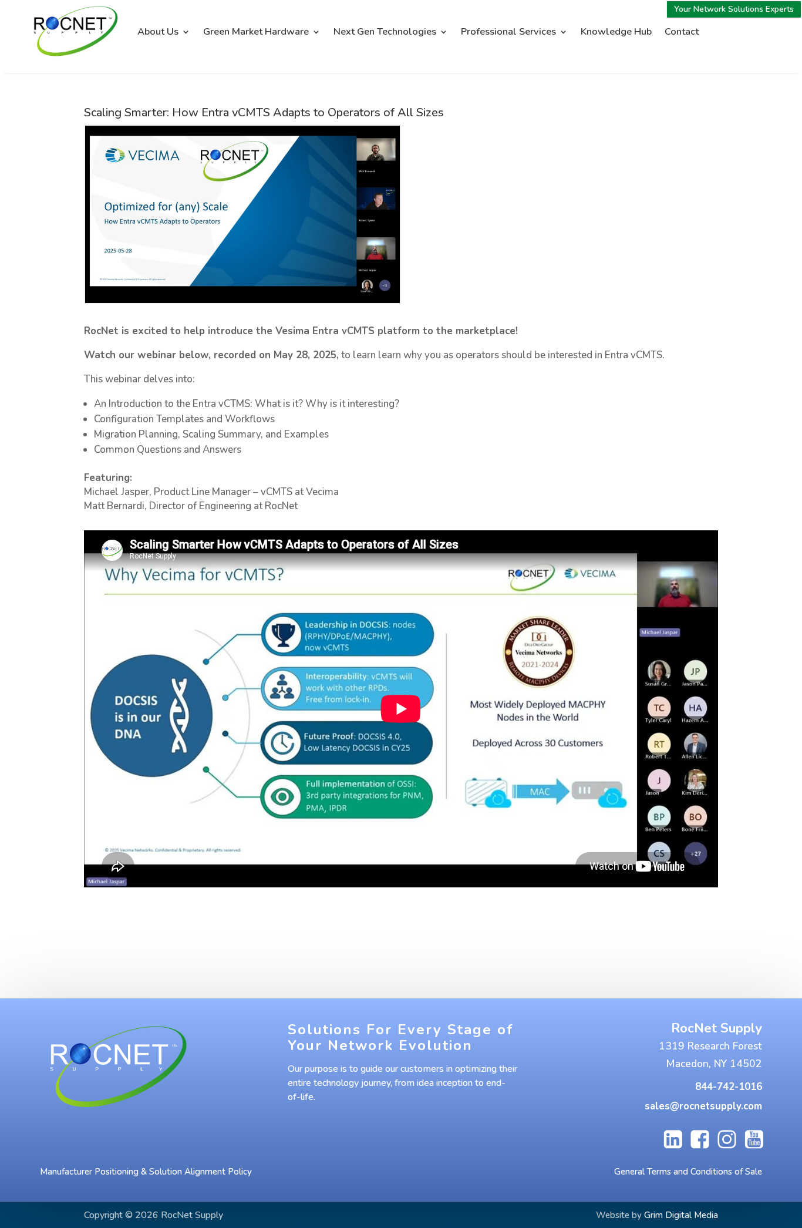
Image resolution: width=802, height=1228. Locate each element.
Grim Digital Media (681, 1215)
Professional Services (508, 31)
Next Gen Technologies (384, 31)
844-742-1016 (728, 1087)
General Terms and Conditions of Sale (688, 1171)
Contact (682, 31)
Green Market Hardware (256, 31)
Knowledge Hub (616, 31)
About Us (157, 31)
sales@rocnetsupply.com (703, 1106)
